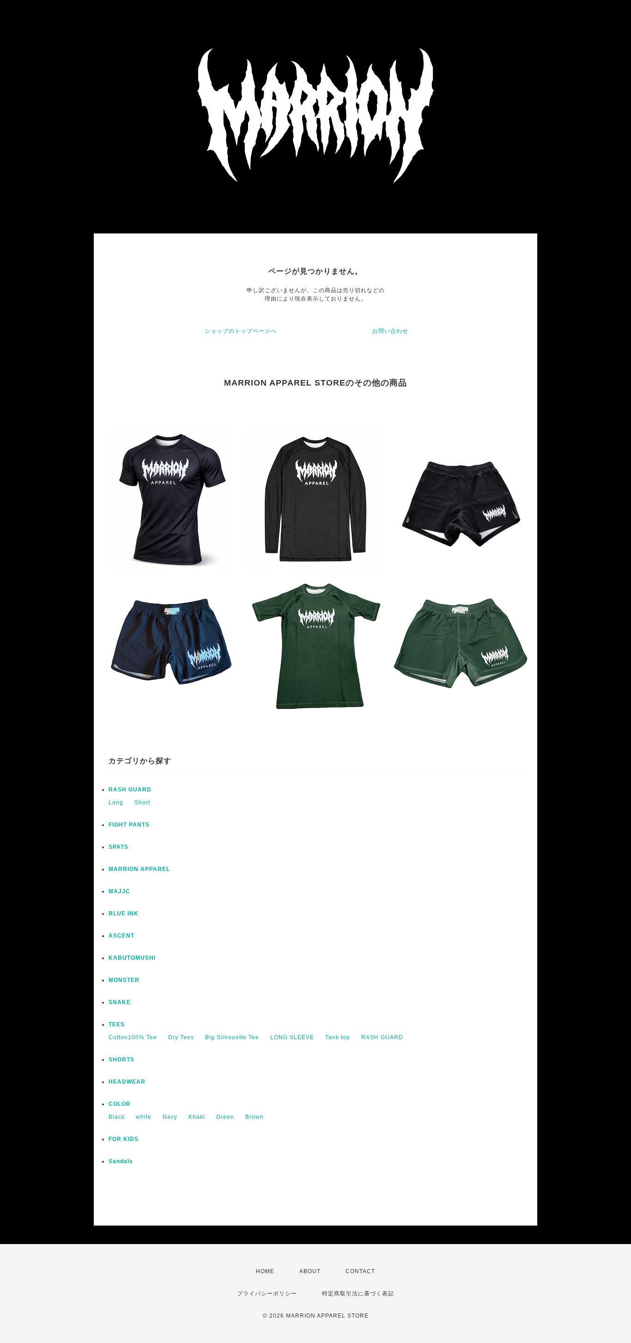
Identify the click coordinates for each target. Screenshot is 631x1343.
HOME (265, 1271)
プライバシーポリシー (267, 1293)
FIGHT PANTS (129, 825)
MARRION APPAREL (139, 869)
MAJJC (119, 891)
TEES (117, 1024)
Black (117, 1117)
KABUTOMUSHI (132, 958)
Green (225, 1117)
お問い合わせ (390, 331)
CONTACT (360, 1271)
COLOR (120, 1104)
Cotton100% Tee (133, 1037)
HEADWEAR (127, 1082)
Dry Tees (181, 1037)
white (144, 1117)
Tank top (337, 1037)
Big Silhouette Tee (232, 1037)
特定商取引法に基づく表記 (358, 1293)
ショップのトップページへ (241, 331)
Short (142, 802)
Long (116, 802)
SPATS (118, 847)
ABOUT (310, 1271)
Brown (254, 1117)
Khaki (196, 1117)
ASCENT (121, 935)
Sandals (121, 1161)
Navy (170, 1117)
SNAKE (120, 1002)
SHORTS (121, 1059)
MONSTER (124, 980)
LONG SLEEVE (292, 1037)
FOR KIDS (124, 1139)
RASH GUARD (130, 789)
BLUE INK (124, 913)
